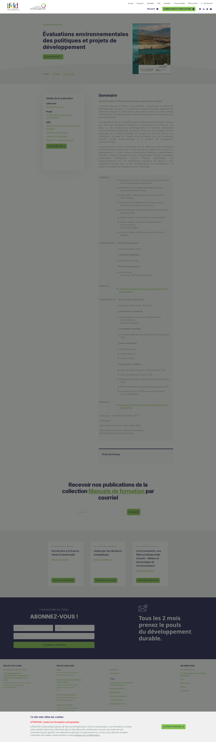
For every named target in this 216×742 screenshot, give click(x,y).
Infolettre (167, 3)
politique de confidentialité (87, 735)
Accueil (130, 3)
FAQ (158, 3)
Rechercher (208, 3)
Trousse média (179, 3)
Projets (151, 9)
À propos (140, 3)
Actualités (150, 3)
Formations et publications (177, 9)
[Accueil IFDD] (13, 6)
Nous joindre (193, 3)
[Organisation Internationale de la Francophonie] (38, 6)
